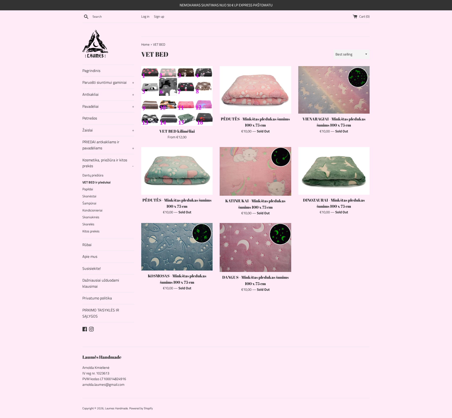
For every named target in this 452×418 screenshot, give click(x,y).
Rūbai (87, 244)
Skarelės (88, 224)
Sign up (159, 16)
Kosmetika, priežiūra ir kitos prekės (108, 163)
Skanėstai (89, 196)
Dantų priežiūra (92, 175)
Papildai (87, 189)
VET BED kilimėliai (177, 131)
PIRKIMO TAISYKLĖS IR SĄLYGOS (100, 313)
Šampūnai (89, 203)
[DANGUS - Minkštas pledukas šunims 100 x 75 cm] (255, 247)
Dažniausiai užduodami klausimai (100, 283)
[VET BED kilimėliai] (177, 96)
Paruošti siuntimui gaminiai (108, 82)
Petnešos (89, 118)
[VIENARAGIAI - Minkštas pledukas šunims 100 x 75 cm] (334, 90)
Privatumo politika (97, 298)
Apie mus (89, 256)
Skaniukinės (90, 217)
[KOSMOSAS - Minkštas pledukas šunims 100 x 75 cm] (177, 247)
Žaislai (108, 130)
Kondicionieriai (92, 210)
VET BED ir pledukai (96, 182)
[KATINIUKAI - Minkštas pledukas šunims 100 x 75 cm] (255, 171)
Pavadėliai (108, 106)
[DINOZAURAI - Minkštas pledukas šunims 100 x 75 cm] (334, 171)
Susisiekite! (91, 268)
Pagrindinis (91, 70)
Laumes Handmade (116, 408)
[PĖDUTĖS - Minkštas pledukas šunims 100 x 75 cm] (255, 90)
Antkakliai (108, 94)
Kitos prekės (91, 231)
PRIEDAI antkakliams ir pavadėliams (108, 145)
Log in (145, 16)
